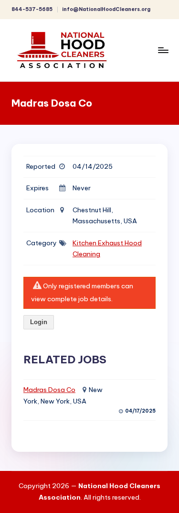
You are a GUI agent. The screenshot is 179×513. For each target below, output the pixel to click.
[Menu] (163, 50)
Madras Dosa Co (49, 389)
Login (38, 322)
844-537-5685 (32, 9)
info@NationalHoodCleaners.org (106, 9)
